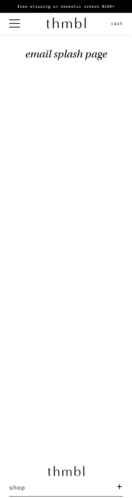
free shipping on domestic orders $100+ (66, 6)
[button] (66, 487)
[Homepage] (66, 24)
